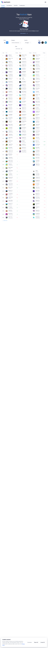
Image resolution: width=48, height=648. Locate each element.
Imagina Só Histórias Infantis (38, 111)
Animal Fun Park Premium (24, 114)
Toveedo (37, 91)
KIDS (23, 78)
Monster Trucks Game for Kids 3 (10, 203)
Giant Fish (23, 102)
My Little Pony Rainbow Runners (10, 81)
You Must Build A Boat (24, 68)
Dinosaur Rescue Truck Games (10, 177)
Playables (23, 79)
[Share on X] (42, 42)
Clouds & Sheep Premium (24, 61)
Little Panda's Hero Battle (10, 197)
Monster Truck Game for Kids (10, 190)
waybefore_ (10, 181)
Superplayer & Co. (38, 112)
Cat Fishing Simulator (24, 101)
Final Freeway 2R (24, 111)
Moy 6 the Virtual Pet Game (10, 104)
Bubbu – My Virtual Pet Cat (10, 58)
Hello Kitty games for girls (10, 137)
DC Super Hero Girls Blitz (10, 207)
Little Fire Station (10, 210)
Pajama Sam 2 (24, 137)
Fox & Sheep (24, 145)
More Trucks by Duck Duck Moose (10, 216)
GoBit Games (38, 155)
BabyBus (9, 168)
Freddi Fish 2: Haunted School (24, 117)
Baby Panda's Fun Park (10, 167)
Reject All (36, 642)
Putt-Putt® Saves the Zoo (24, 94)
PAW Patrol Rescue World (10, 61)
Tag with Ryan (38, 124)
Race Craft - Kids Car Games (38, 101)
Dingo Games (10, 152)
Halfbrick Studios (38, 142)
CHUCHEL (24, 58)
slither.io (10, 55)
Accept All (43, 642)
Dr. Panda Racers (24, 124)
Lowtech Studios (10, 56)
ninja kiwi (23, 56)
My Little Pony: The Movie (24, 150)
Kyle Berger (24, 142)
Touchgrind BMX (10, 127)
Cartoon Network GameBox (10, 111)
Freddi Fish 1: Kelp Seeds (24, 88)
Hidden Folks (24, 64)
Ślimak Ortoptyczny (24, 107)
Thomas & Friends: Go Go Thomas (38, 78)
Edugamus (37, 132)
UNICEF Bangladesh (10, 99)
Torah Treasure (38, 92)
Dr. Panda (23, 99)
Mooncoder (24, 82)
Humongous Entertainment (24, 89)
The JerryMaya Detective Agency (38, 137)
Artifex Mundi (10, 214)
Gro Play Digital (38, 138)
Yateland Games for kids (10, 89)
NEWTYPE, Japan (24, 112)
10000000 (24, 71)
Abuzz (9, 138)
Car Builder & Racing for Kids (10, 114)
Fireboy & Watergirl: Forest (10, 121)
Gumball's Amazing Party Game (10, 91)
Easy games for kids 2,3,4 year (38, 88)
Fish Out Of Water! (38, 140)
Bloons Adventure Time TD (38, 81)
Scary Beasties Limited (10, 72)
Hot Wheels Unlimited (38, 68)
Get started (24, 33)
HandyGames (24, 62)
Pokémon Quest (38, 74)
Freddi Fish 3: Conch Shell (24, 134)
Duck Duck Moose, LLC (10, 218)
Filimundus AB (24, 115)
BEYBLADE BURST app (10, 154)
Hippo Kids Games (10, 185)
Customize (29, 642)
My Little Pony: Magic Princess (38, 61)
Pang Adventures (24, 121)
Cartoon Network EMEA (10, 69)
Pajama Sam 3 (24, 131)
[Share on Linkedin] (46, 42)
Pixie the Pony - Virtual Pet (10, 140)
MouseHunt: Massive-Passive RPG (38, 71)
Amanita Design (24, 59)
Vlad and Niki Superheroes (10, 183)
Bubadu (9, 59)
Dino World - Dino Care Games (10, 147)
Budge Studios (10, 62)
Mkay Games (10, 175)
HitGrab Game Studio (38, 72)
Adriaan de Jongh (24, 66)
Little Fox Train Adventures (24, 144)
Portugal (27, 42)
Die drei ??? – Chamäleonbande (38, 203)
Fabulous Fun (10, 66)
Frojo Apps (10, 105)
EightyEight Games (24, 69)
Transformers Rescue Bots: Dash (10, 134)
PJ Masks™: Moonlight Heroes (10, 71)
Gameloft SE (38, 62)
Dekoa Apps (37, 145)
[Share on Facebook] (39, 42)
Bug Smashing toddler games (38, 114)
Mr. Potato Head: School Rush (24, 91)
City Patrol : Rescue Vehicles (38, 131)
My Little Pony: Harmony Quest (10, 84)
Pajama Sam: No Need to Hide (24, 84)
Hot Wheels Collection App (38, 144)
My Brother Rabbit (10, 213)
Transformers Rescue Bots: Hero (10, 157)
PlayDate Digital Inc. (24, 92)
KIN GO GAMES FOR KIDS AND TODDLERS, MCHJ (10, 115)
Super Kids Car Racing (10, 200)
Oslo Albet (10, 122)
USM (36, 204)
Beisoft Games (10, 201)
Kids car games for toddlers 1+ (38, 104)
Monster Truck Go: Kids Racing (10, 88)
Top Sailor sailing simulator (24, 81)
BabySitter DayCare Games (10, 64)
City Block (10, 173)
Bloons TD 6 (24, 55)
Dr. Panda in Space (24, 127)
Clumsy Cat (10, 150)
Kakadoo (37, 89)
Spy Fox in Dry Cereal (24, 147)
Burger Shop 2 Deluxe (38, 154)
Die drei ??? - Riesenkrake (38, 207)
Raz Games (10, 79)
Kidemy (37, 115)
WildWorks (37, 59)
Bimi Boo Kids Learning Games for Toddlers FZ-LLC (38, 105)
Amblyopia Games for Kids (38, 216)
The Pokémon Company (38, 76)
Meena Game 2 (10, 97)
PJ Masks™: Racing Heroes (24, 74)
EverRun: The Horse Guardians (38, 107)
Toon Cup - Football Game (10, 68)
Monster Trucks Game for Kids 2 (10, 78)
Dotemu (23, 122)
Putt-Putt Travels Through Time (24, 104)
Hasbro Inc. (10, 155)
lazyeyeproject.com (38, 218)
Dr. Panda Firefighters (24, 97)
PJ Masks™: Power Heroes (10, 101)
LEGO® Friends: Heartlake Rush (10, 193)
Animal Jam (38, 58)
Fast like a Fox (10, 180)
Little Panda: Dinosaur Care (10, 170)
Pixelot (23, 140)
